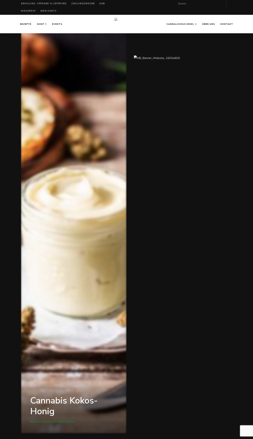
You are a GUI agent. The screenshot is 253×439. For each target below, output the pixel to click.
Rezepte (25, 24)
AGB (102, 3)
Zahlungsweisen (83, 3)
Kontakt (226, 24)
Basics (34, 422)
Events (57, 24)
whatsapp (221, 3)
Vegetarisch (66, 422)
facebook (213, 3)
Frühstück (48, 422)
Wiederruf (28, 11)
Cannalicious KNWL (180, 24)
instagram (206, 3)
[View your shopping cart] (231, 3)
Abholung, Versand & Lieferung (44, 3)
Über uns (208, 24)
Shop (40, 24)
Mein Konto (49, 11)
